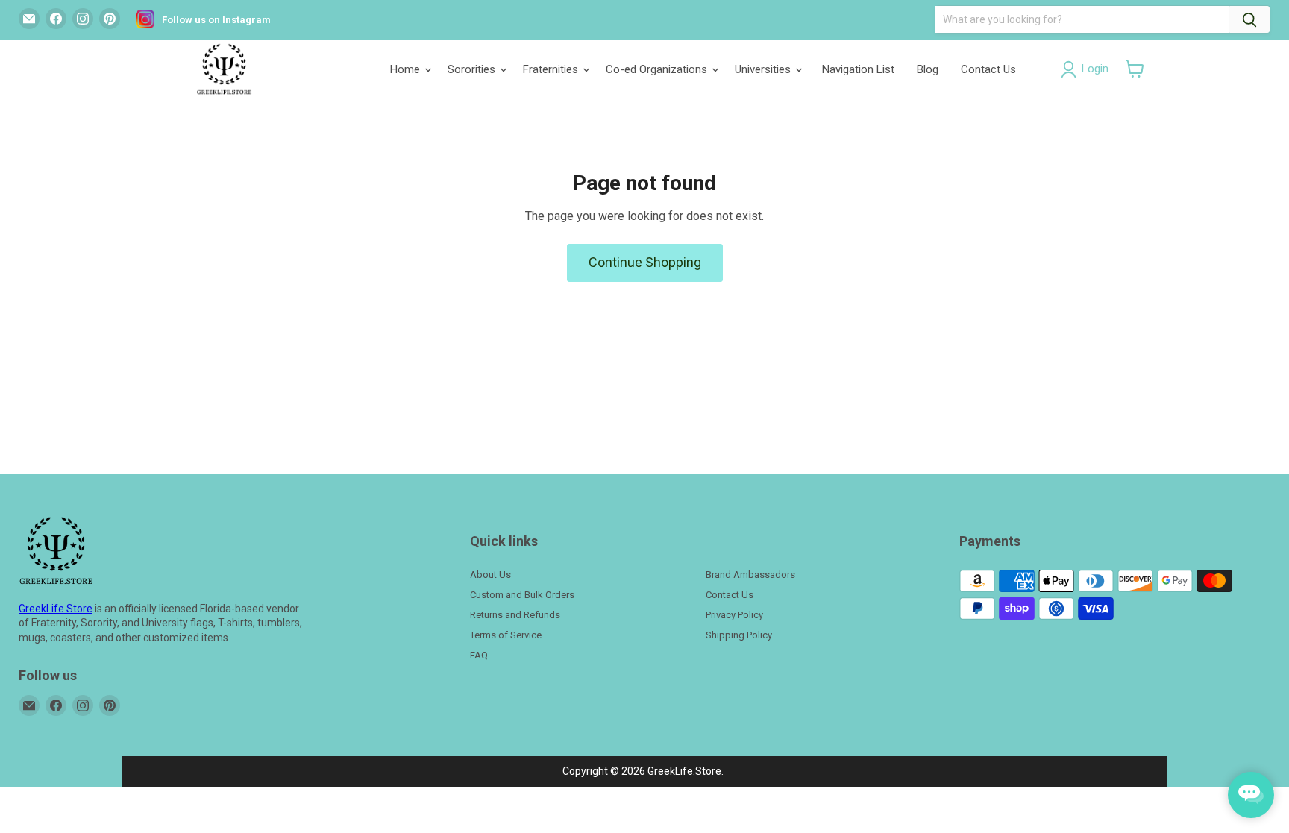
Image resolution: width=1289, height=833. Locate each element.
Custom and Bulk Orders (522, 594)
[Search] (1249, 19)
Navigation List (858, 69)
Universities (764, 69)
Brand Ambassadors (750, 574)
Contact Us (988, 69)
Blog (927, 69)
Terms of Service (506, 635)
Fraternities (552, 69)
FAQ (479, 655)
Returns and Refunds (515, 614)
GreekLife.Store (55, 608)
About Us (490, 574)
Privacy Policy (734, 614)
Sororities (473, 69)
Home (406, 69)
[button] (1135, 68)
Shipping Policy (739, 635)
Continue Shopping (645, 262)
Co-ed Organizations (658, 69)
